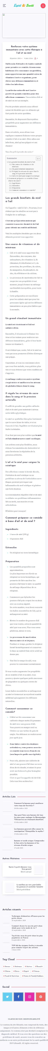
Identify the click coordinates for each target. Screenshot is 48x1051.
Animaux (18, 967)
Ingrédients (16, 183)
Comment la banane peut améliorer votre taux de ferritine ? (28, 804)
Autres (29, 967)
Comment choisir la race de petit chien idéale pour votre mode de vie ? (27, 927)
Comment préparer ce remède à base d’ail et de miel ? (23, 179)
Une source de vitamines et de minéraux (23, 166)
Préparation (16, 188)
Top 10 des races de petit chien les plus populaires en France (27, 937)
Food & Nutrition (12, 976)
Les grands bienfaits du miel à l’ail (21, 162)
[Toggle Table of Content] (37, 159)
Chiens (7, 971)
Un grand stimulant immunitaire (23, 169)
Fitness (36, 971)
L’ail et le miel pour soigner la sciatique (26, 176)
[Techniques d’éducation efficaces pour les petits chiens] (6, 919)
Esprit (26, 971)
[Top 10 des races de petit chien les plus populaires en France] (6, 939)
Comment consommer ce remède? (24, 190)
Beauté (40, 967)
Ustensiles (16, 186)
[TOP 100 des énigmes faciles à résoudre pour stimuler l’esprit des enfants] (6, 948)
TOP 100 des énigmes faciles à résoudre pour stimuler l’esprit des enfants (27, 946)
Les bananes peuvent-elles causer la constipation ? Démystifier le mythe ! (29, 830)
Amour (7, 967)
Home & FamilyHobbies (33, 976)
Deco (17, 971)
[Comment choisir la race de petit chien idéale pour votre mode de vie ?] (6, 929)
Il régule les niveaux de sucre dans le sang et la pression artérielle (25, 173)
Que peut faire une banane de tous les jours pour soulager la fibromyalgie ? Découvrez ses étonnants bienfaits (30, 817)
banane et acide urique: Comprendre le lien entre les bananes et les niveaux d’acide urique (29, 843)
